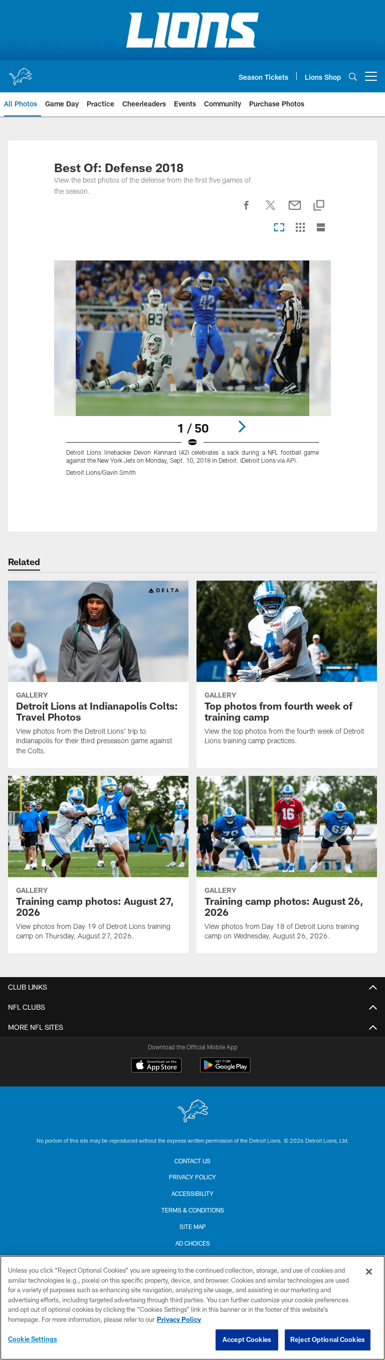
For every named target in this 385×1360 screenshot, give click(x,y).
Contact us (192, 1160)
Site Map (192, 1226)
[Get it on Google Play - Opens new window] (225, 1070)
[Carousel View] (279, 228)
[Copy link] (319, 206)
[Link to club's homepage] (20, 72)
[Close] (369, 1272)
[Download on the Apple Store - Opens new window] (156, 1066)
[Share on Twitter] (271, 210)
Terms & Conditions (192, 1209)
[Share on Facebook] (247, 210)
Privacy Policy (192, 1176)
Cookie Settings (32, 1339)
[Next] (242, 427)
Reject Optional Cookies (327, 1339)
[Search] (353, 76)
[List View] (321, 228)
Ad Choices (192, 1243)
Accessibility (192, 1193)
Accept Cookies (247, 1339)
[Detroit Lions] (192, 1112)
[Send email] (295, 210)
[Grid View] (300, 228)
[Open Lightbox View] (192, 374)
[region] (192, 1308)
